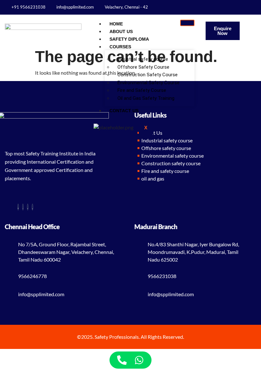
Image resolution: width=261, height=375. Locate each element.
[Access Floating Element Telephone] (121, 360)
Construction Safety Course (147, 75)
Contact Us (123, 110)
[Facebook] (246, 7)
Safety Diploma (129, 39)
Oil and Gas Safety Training (146, 98)
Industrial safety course (142, 59)
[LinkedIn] (254, 7)
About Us (121, 31)
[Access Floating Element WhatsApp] (139, 360)
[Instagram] (250, 7)
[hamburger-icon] (187, 23)
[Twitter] (258, 7)
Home (116, 23)
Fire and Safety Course (141, 90)
